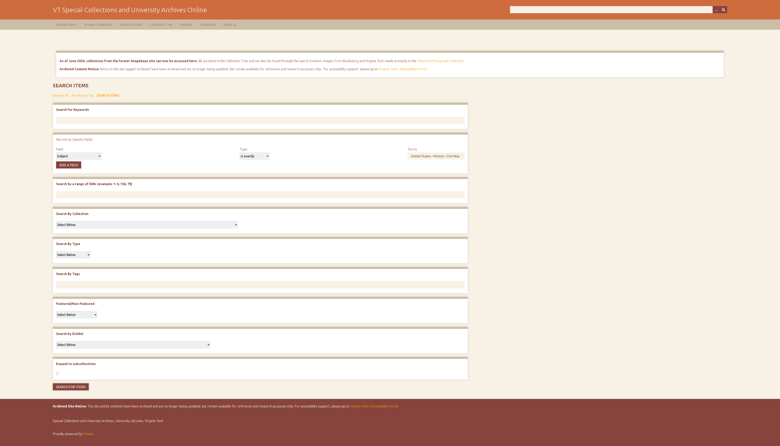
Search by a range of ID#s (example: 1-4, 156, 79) (94, 184)
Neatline (186, 24)
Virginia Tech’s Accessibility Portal (374, 406)
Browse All (60, 95)
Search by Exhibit (69, 334)
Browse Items (66, 24)
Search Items (108, 95)
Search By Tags (68, 274)
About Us (229, 24)
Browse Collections (98, 24)
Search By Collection (72, 214)
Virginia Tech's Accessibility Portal (403, 69)
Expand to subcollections (76, 364)
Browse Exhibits (131, 24)
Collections (208, 24)
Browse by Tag (82, 95)
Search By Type (68, 244)
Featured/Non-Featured (75, 304)
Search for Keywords (72, 109)
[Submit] (723, 9)
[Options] (716, 9)
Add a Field (68, 165)
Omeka (88, 434)
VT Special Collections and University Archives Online (130, 9)
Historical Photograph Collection (440, 61)
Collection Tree (161, 24)
